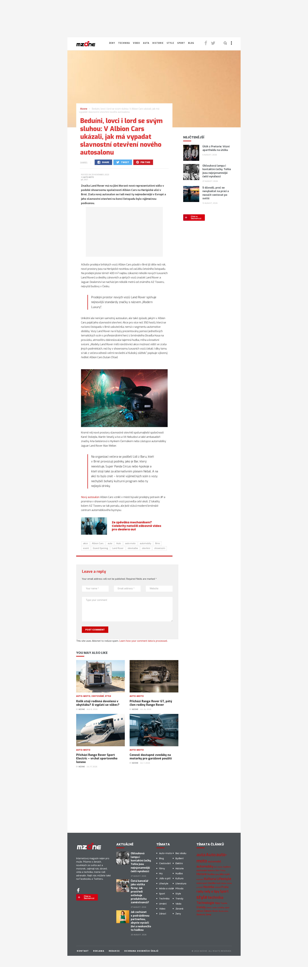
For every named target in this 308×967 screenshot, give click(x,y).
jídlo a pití (225, 874)
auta (110, 543)
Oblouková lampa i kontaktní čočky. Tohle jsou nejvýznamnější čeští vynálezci (216, 171)
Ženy (112, 43)
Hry (161, 873)
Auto (118, 543)
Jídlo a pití (165, 878)
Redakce (114, 951)
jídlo (217, 874)
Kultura (179, 878)
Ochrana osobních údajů (141, 951)
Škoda (215, 911)
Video (136, 43)
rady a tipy (211, 891)
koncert (200, 879)
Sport (181, 43)
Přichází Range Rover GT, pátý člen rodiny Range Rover (151, 703)
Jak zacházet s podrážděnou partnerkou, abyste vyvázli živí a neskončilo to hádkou (141, 921)
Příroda (179, 888)
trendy (201, 907)
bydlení (227, 866)
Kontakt (83, 951)
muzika (212, 883)
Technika (124, 43)
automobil (214, 861)
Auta (146, 43)
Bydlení (179, 858)
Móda (223, 883)
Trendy (179, 898)
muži (218, 883)
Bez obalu (180, 853)
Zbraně (179, 908)
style (202, 897)
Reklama (98, 951)
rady (200, 891)
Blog (191, 43)
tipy (217, 903)
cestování (202, 870)
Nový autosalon (90, 497)
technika (215, 897)
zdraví (200, 911)
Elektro (179, 863)
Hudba (179, 873)
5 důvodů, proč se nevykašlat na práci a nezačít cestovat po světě (215, 193)
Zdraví (162, 913)
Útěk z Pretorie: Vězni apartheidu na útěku (216, 148)
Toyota (223, 903)
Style (170, 43)
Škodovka (201, 914)
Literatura (180, 883)
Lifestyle (163, 883)
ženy (208, 914)
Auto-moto (88, 177)
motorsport (202, 883)
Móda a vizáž (166, 888)
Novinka (208, 887)
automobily (145, 543)
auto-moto (130, 543)
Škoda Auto (223, 911)
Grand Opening (100, 548)
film (218, 870)
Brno (157, 543)
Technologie (205, 903)
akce (85, 543)
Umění (163, 903)
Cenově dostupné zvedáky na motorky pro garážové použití (151, 756)
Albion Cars (97, 543)
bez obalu (218, 867)
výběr (227, 907)
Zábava (208, 911)
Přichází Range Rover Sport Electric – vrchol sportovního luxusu (96, 758)
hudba (211, 874)
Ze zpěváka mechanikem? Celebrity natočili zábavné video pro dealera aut (136, 525)
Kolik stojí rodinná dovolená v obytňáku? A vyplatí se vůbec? (97, 703)
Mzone (82, 709)
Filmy (162, 868)
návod (218, 887)
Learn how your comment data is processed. (143, 640)
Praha (224, 887)
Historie (157, 43)
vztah (214, 907)
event (86, 548)
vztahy (221, 907)
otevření (146, 548)
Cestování (97, 696)
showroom (159, 548)
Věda (178, 903)
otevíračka (133, 548)
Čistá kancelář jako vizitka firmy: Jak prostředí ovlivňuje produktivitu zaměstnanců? (140, 891)
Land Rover (118, 548)
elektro (211, 870)
